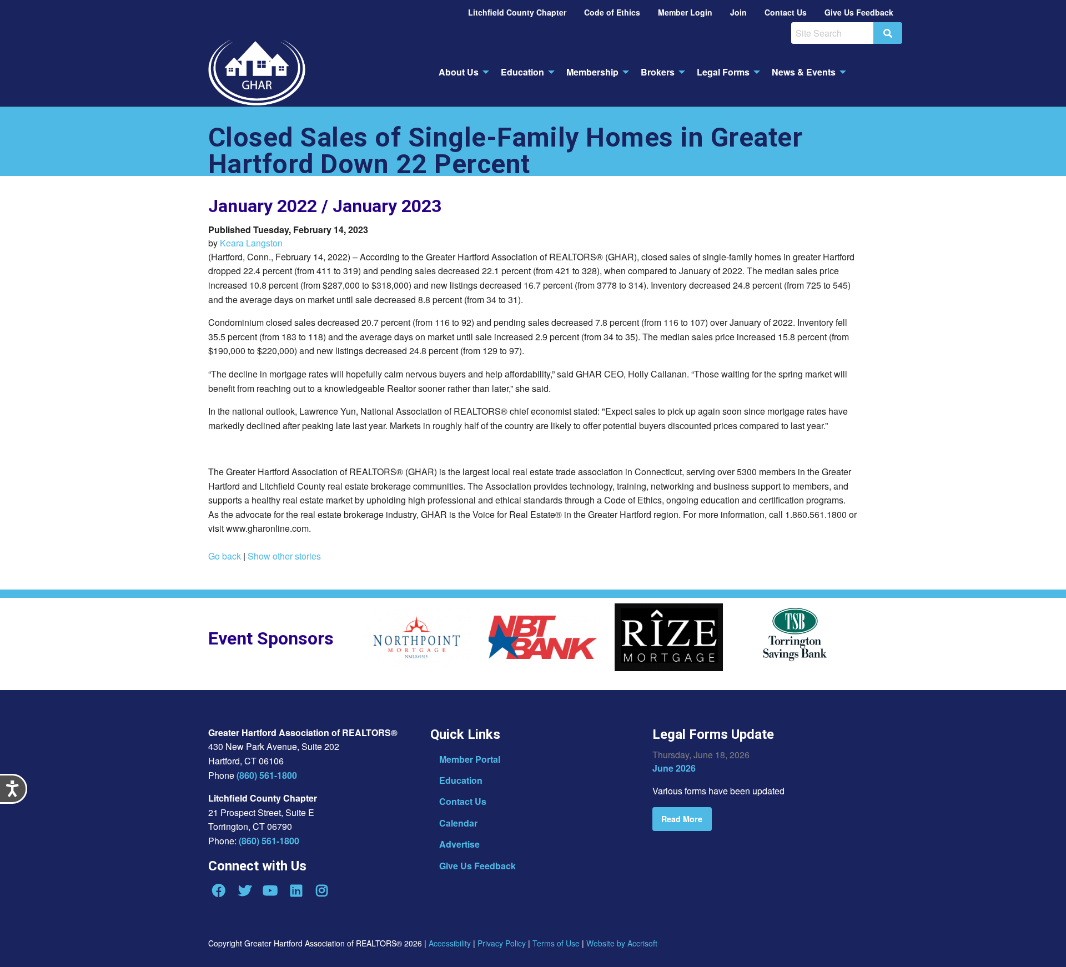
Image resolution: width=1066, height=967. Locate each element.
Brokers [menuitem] (658, 72)
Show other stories (284, 556)
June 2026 (674, 768)
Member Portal (469, 759)
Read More (681, 818)
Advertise (459, 844)
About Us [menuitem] (459, 72)
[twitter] (244, 890)
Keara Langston (251, 242)
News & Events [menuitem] (804, 72)
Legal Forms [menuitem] (723, 72)
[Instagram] (322, 890)
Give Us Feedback (477, 865)
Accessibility (450, 943)
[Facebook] (218, 890)
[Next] (874, 641)
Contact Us (462, 801)
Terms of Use (556, 943)
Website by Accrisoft (621, 943)
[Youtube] (270, 890)
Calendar (458, 823)
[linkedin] (295, 890)
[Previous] (354, 641)
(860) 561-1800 (267, 775)
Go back (224, 556)
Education (460, 780)
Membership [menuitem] (592, 72)
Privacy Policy (501, 943)
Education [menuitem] (522, 72)
